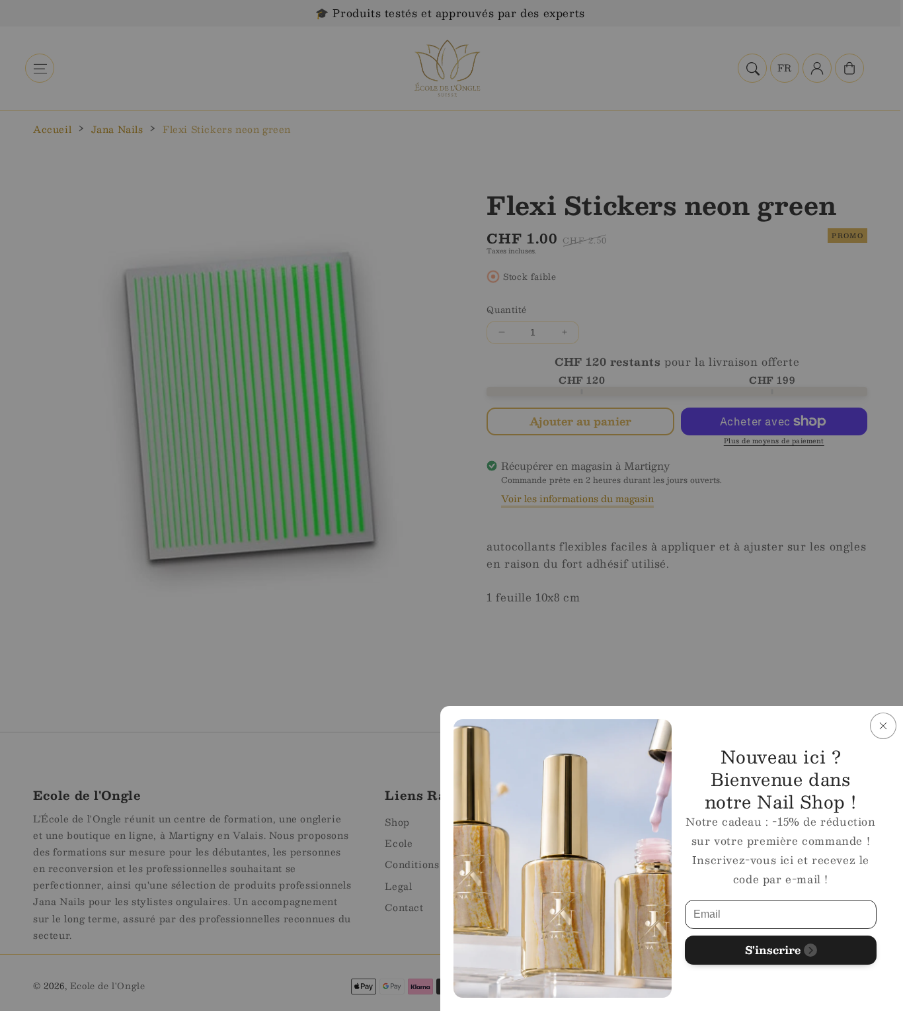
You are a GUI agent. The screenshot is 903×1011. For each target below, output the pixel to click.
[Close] (883, 726)
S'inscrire (773, 950)
